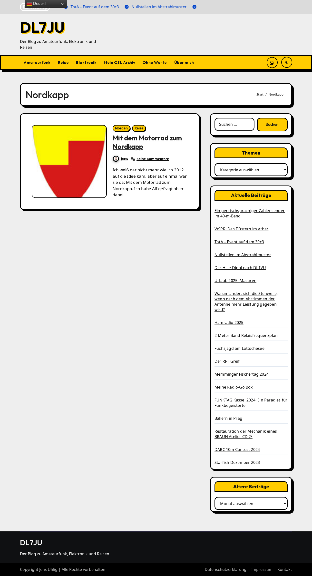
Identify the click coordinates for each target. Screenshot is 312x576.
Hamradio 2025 (229, 322)
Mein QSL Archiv (119, 62)
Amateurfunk (37, 62)
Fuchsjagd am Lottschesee (239, 348)
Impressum (262, 569)
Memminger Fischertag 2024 (241, 374)
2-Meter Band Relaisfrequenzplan (246, 335)
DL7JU (42, 27)
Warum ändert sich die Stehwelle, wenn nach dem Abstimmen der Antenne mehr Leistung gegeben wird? (246, 301)
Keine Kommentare (152, 158)
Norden (121, 128)
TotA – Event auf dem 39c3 (239, 241)
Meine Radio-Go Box (233, 387)
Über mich (184, 62)
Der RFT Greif (227, 361)
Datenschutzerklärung (225, 569)
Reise (63, 62)
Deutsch (40, 3)
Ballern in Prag (228, 418)
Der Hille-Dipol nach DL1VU (240, 267)
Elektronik (86, 62)
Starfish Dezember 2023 (237, 462)
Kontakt (284, 569)
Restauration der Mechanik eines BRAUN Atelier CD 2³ (245, 434)
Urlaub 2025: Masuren (235, 280)
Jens (124, 158)
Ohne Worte (155, 62)
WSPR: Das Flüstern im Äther (241, 229)
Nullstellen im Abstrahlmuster (242, 254)
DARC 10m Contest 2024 (237, 449)
